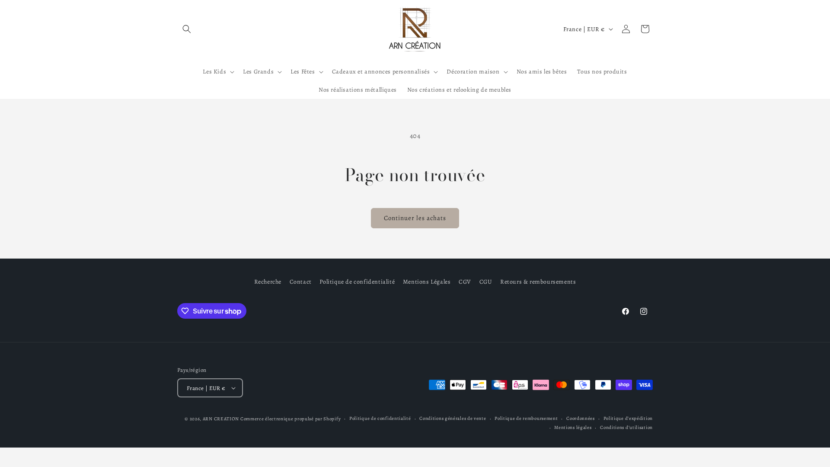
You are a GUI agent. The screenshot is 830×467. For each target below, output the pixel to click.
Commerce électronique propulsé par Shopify (290, 419)
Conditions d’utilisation (626, 427)
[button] (186, 28)
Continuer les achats (415, 218)
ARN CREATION (221, 419)
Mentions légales (572, 427)
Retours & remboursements (538, 282)
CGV (465, 282)
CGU (485, 282)
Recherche (267, 282)
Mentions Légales (427, 282)
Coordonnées (580, 418)
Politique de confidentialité (357, 282)
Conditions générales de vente (452, 418)
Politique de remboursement (526, 418)
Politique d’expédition (628, 418)
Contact (301, 282)
